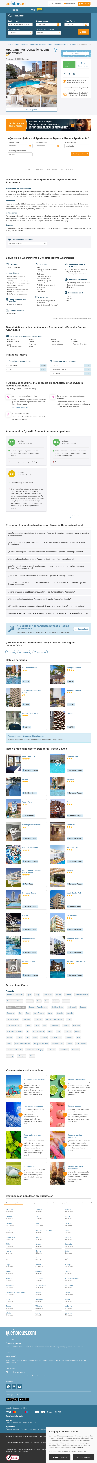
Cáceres (68, 1223)
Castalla (70, 1013)
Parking (12, 652)
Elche (37, 1025)
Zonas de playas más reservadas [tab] (37, 1203)
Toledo (8, 1306)
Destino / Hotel (13, 21)
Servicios (39, 169)
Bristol (25, 916)
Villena (32, 1056)
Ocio (33, 10)
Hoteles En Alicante (37, 44)
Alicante (68, 995)
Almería (9, 1216)
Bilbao (37, 1223)
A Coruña (9, 1210)
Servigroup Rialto (74, 690)
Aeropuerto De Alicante (15, 995)
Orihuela (44, 1037)
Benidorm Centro (57, 1007)
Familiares (26, 652)
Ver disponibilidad (80, 154)
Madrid (38, 1265)
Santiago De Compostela (15, 1292)
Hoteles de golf (30, 1166)
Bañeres (56, 1001)
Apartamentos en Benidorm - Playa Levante (26, 736)
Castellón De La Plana (43, 1230)
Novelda (9, 1037)
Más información (67, 169)
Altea (39, 1001)
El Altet (28, 1025)
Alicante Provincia (81, 995)
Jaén (67, 1251)
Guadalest (76, 1025)
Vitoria (8, 1313)
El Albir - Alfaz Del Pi (14, 1025)
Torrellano (75, 1050)
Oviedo (67, 1271)
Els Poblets (55, 1025)
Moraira (77, 1031)
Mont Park (71, 825)
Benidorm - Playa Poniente (38, 1007)
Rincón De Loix (57, 1044)
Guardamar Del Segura (14, 1031)
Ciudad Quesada (12, 1019)
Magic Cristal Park (74, 893)
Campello (60, 1013)
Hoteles (9, 44)
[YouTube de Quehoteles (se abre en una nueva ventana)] (19, 1386)
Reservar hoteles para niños (32, 1136)
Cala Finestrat (39, 1013)
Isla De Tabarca (38, 1031)
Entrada (42, 21)
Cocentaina (26, 1019)
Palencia (9, 1278)
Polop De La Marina (41, 1044)
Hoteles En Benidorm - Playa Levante (61, 44)
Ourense (38, 1271)
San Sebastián (40, 1285)
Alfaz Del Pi (48, 995)
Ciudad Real (10, 1237)
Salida (69, 21)
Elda (44, 1025)
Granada (68, 1244)
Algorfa (58, 995)
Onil (27, 1037)
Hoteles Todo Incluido (77, 1079)
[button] (84, 4)
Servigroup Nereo (74, 668)
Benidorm (66, 1001)
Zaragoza (68, 1313)
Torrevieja (10, 1056)
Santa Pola (51, 1050)
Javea (50, 1031)
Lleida (37, 1258)
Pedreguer (69, 1037)
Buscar (83, 32)
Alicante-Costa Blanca (14, 1001)
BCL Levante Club (29, 668)
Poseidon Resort (73, 756)
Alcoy (37, 995)
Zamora (38, 1313)
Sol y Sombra (72, 916)
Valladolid (68, 1306)
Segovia (38, 1292)
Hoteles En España (21, 44)
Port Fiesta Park (73, 847)
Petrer (9, 1044)
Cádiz (8, 1230)
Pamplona (39, 1278)
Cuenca (68, 1237)
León (8, 1258)
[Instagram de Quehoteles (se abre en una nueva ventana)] (14, 1386)
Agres (29, 995)
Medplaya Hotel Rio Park (76, 961)
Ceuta (67, 1230)
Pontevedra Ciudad (72, 1278)
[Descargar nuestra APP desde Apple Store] (24, 1399)
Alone (69, 802)
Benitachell (10, 1013)
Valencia (38, 1306)
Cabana (70, 870)
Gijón (8, 1244)
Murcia (8, 1271)
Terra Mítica (64, 1050)
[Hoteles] (16, 3)
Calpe (50, 1013)
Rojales (69, 1044)
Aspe (46, 1001)
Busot (28, 1013)
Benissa (83, 1007)
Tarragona (39, 1299)
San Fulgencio (81, 1044)
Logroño (68, 1258)
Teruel (67, 1299)
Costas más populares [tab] (61, 1203)
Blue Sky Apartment (30, 713)
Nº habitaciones (14, 29)
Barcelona (9, 1223)
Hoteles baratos (74, 1106)
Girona (38, 1244)
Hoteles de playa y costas (34, 1079)
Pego (78, 1037)
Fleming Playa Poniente (31, 825)
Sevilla (67, 1292)
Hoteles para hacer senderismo (75, 1167)
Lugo (8, 1265)
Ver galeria (33, 110)
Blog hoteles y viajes (15, 1372)
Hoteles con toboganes (33, 1106)
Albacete (38, 1210)
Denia (69, 1019)
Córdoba (38, 1237)
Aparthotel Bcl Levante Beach (31, 692)
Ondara (19, 1037)
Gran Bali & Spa (28, 756)
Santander (69, 1285)
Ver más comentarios (82, 516)
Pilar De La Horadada (22, 1044)
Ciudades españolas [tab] (13, 1203)
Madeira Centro (28, 938)
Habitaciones (52, 169)
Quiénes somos (13, 1343)
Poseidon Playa (28, 961)
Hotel (28, 169)
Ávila (37, 1216)
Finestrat (66, 1025)
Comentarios (83, 64)
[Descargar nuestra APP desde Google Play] (12, 1399)
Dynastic (70, 779)
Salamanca (10, 1285)
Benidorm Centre (29, 893)
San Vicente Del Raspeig (34, 1050)
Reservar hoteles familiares (75, 1136)
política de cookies (78, 1451)
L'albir (58, 1031)
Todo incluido (41, 652)
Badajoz (68, 1216)
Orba (35, 1037)
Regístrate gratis (18, 407)
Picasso (70, 713)
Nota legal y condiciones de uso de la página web (22, 1436)
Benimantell (72, 1007)
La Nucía (68, 1031)
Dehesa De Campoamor (54, 1019)
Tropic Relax (27, 802)
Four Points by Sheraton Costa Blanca (32, 871)
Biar (20, 1013)
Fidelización (11, 1356)
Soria (8, 1299)
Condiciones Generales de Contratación (19, 1442)
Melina (25, 779)
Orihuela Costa (56, 1037)
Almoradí (29, 1001)
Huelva (8, 1251)
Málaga (68, 1265)
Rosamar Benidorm (30, 847)
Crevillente (38, 1019)
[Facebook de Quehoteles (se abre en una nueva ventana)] (8, 1386)
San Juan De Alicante (14, 1050)
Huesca (38, 1251)
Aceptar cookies (83, 1457)
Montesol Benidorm (75, 938)
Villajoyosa (21, 1056)
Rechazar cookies (60, 1457)
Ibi (28, 1031)
